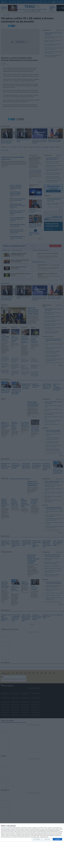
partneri (6, 827)
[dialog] (32, 832)
